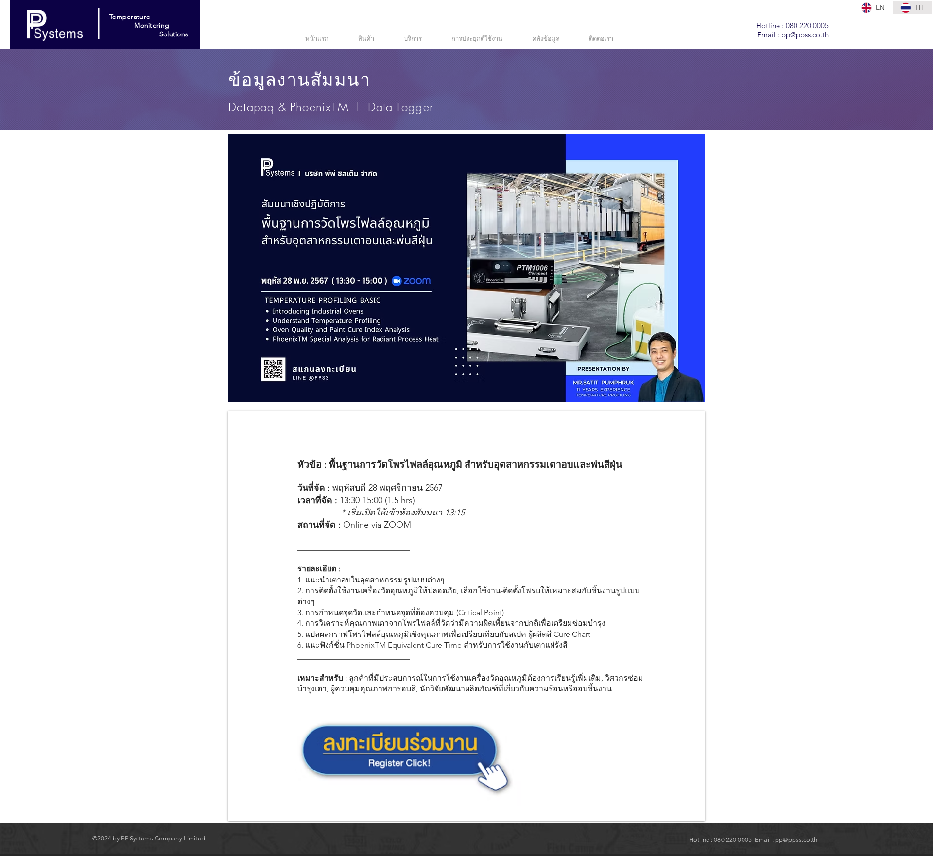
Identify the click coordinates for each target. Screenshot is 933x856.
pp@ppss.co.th (805, 34)
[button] (420, 38)
